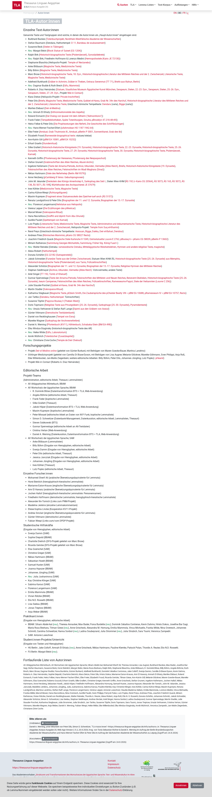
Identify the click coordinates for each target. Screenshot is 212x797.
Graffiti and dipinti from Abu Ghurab (65, 216)
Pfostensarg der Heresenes (58, 158)
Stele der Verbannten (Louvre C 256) (152, 281)
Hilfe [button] (194, 4)
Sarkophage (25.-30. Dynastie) (114, 305)
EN (175, 13)
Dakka (95, 231)
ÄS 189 (46, 184)
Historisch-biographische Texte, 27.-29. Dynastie (62, 150)
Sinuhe (87, 120)
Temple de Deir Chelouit (69, 340)
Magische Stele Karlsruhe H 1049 (71, 239)
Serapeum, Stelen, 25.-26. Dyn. (163, 89)
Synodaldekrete (96, 54)
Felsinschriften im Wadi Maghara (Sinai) (83, 169)
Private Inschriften (69, 96)
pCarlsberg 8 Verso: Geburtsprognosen (63, 177)
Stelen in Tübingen (53, 46)
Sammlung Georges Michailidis (63, 243)
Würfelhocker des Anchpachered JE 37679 (72, 184)
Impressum (113, 764)
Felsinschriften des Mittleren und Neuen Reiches (101, 278)
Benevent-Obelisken (137, 278)
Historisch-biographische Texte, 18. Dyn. (61, 74)
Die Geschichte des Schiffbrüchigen (105, 123)
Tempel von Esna (65, 316)
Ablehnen (197, 785)
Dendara (106, 104)
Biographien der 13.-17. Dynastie (117, 200)
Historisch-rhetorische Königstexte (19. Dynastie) (67, 147)
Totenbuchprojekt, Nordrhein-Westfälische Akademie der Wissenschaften (83, 39)
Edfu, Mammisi (71, 85)
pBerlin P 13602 (159, 239)
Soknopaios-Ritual (52, 212)
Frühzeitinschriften (96, 262)
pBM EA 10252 (67, 139)
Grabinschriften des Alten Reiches (61, 162)
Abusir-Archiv (86, 162)
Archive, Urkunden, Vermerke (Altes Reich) (97, 166)
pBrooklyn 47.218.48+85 (104, 120)
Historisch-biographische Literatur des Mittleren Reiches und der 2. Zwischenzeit (123, 74)
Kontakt (112, 760)
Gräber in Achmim (58, 81)
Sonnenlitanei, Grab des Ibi (107, 131)
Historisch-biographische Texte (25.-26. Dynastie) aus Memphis (147, 258)
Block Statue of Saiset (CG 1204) (64, 50)
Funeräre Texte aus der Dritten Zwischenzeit (68, 258)
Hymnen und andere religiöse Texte (135, 247)
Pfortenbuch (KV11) (57, 324)
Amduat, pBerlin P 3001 (81, 131)
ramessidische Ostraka (70, 247)
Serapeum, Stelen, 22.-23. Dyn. (132, 89)
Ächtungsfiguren (58, 192)
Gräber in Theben (76, 81)
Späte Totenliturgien (72, 120)
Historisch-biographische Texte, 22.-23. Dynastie (117, 147)
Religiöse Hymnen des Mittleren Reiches (141, 266)
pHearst (159, 358)
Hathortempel (49, 251)
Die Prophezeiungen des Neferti (70, 123)
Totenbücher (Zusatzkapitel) (59, 336)
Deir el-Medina (52, 108)
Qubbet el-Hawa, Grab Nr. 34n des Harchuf (104, 100)
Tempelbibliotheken (51, 120)
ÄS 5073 (158, 181)
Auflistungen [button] (181, 4)
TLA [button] (132, 4)
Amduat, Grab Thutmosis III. (54, 131)
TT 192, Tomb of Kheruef (53, 274)
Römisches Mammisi (54, 235)
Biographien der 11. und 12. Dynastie (81, 200)
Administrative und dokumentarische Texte (119, 224)
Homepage (28, 13)
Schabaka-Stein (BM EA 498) (96, 324)
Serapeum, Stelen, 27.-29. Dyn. (43, 93)
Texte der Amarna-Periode (62, 166)
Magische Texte (52, 66)
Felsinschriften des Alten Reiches (44, 169)
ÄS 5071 (37, 184)
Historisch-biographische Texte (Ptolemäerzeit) (63, 54)
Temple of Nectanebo (79, 62)
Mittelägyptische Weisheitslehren (99, 247)
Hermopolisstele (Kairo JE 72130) (102, 58)
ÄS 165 (167, 181)
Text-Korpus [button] (164, 4)
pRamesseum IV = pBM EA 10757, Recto (165, 293)
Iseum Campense (47, 281)
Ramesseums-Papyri (122, 281)
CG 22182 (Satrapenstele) (58, 255)
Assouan (79, 231)
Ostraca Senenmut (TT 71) (99, 81)
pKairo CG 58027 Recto (77, 235)
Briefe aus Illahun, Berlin (127, 81)
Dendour (118, 231)
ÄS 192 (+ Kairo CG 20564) (139, 181)
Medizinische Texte (71, 66)
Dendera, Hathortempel (52, 297)
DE (179, 13)
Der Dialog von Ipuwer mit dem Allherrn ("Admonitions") (74, 116)
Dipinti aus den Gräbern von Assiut (90, 308)
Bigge (122, 104)
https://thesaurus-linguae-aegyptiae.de (32, 767)
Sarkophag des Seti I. (95, 181)
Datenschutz (114, 767)
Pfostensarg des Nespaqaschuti (89, 158)
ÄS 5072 (176, 181)
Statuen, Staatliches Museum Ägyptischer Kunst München (86, 89)
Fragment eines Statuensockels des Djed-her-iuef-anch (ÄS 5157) (79, 196)
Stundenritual (49, 143)
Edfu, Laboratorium (56, 332)
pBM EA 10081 (51, 139)
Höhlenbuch (75, 324)
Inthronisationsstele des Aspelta (67, 112)
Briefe (42, 100)
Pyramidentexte (138, 305)
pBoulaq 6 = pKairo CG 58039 (135, 239)
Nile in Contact (74, 93)
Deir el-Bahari (106, 231)
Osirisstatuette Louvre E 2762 (104, 239)
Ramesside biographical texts (60, 135)
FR (184, 13)
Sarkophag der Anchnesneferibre (62, 320)
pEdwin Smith (74, 293)
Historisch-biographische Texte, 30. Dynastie (110, 150)
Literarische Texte (174, 74)
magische (159, 247)
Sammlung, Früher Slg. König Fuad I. (98, 243)
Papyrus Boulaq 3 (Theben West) (62, 301)
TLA (17, 5)
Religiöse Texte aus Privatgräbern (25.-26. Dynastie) (71, 305)
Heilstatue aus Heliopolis (68, 204)
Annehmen (181, 785)
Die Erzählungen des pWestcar (59, 208)
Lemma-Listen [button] (146, 4)
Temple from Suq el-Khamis (104, 227)
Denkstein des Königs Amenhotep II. (65, 181)
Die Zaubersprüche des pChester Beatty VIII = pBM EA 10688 (113, 293)
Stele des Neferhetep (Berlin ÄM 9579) (65, 173)
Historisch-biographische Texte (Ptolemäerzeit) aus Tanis (57, 262)
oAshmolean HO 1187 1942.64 (77, 127)
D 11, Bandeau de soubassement (88, 43)
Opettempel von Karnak (55, 220)
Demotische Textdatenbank (60, 312)
